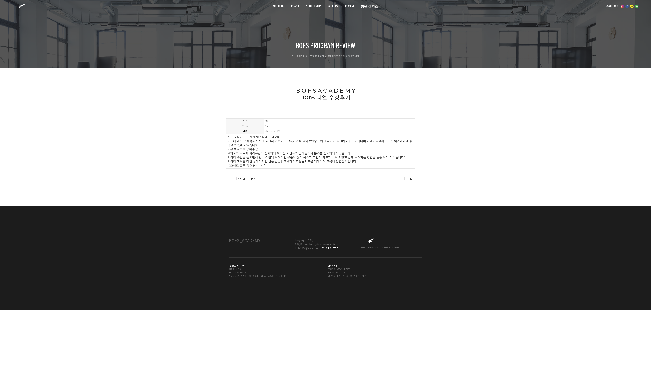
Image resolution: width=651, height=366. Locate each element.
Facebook (385, 248)
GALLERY (333, 6)
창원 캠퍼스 (369, 6)
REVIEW (349, 6)
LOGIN (609, 6)
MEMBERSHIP (313, 6)
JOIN (616, 6)
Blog (363, 248)
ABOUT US (278, 6)
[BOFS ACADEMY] (22, 6)
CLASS (295, 6)
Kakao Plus (397, 248)
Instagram (373, 248)
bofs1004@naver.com (307, 248)
